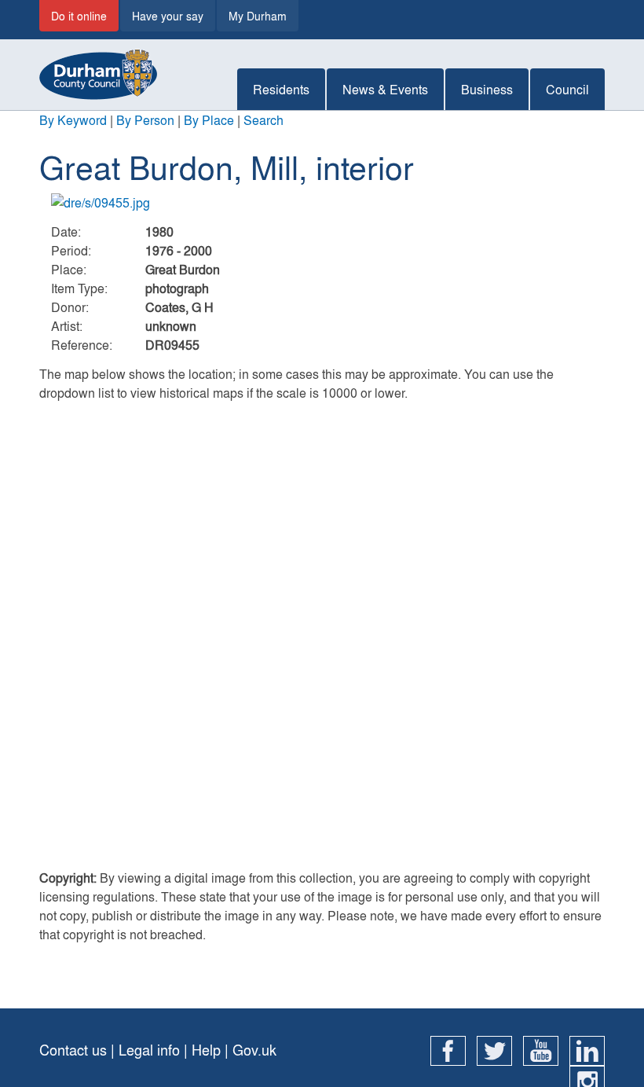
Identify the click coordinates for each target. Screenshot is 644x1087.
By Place (209, 120)
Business (487, 89)
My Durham (258, 16)
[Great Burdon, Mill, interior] (322, 202)
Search (263, 120)
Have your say (167, 16)
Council (567, 89)
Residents (281, 89)
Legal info (149, 1049)
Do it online (79, 16)
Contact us (73, 1049)
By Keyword (73, 120)
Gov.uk (254, 1049)
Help (206, 1049)
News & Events (385, 89)
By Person (145, 120)
